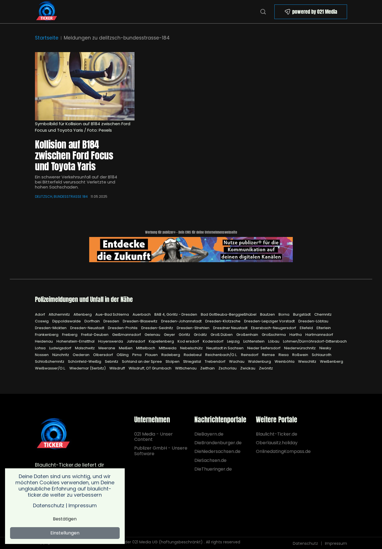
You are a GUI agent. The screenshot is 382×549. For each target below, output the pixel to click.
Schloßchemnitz (50, 361)
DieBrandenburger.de (217, 442)
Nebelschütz (192, 348)
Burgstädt (302, 314)
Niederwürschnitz (300, 348)
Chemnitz (323, 314)
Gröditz (201, 334)
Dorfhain (92, 321)
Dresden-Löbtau (313, 321)
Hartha (296, 334)
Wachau (237, 361)
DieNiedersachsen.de (217, 451)
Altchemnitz (60, 314)
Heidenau (44, 341)
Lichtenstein (254, 341)
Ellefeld (307, 328)
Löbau (274, 341)
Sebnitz (112, 361)
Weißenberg (331, 361)
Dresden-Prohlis (123, 328)
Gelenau (153, 334)
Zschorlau (227, 368)
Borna (284, 314)
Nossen (42, 354)
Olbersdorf (103, 354)
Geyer (170, 334)
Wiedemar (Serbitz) (88, 368)
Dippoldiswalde (67, 321)
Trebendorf (215, 361)
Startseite (46, 37)
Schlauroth (321, 354)
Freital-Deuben (95, 334)
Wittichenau (186, 368)
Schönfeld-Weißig (85, 361)
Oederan (81, 354)
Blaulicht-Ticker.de (276, 434)
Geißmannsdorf (127, 334)
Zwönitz (266, 368)
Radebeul (193, 354)
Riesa (284, 354)
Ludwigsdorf (60, 348)
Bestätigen (65, 519)
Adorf (40, 314)
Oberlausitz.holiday (277, 442)
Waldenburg (260, 361)
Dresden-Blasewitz (140, 321)
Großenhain (247, 334)
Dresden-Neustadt (87, 328)
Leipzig (233, 341)
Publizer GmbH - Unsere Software (160, 450)
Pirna (137, 354)
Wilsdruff (117, 368)
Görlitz (185, 334)
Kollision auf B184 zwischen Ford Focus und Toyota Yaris (74, 155)
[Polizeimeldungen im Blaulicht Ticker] (53, 434)
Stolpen (173, 361)
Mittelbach (146, 348)
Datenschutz (305, 543)
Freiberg (70, 334)
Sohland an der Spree (142, 361)
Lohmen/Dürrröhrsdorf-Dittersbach (315, 341)
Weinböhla (285, 361)
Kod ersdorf (189, 341)
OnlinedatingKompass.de (283, 451)
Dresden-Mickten (51, 328)
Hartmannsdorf (319, 334)
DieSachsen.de (210, 460)
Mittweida (168, 348)
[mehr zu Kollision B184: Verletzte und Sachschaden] (85, 86)
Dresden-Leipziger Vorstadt (270, 321)
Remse (269, 354)
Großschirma (274, 334)
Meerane (107, 348)
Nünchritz (61, 354)
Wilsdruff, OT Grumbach (150, 368)
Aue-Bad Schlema (112, 314)
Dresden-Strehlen (193, 328)
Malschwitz (85, 348)
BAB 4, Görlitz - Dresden (176, 314)
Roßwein (300, 354)
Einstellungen (64, 533)
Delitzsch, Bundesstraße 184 (61, 196)
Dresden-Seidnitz (157, 328)
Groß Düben (222, 334)
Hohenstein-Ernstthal (75, 341)
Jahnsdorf (136, 341)
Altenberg (83, 314)
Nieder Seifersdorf (264, 348)
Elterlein (324, 328)
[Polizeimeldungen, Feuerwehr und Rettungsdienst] (46, 11)
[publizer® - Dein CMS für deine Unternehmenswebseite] (191, 249)
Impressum (336, 543)
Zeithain (208, 368)
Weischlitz (307, 361)
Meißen (126, 348)
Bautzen (268, 314)
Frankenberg (47, 334)
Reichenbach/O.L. (221, 354)
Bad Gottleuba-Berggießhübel (229, 314)
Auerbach (142, 314)
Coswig (42, 321)
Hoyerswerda (111, 341)
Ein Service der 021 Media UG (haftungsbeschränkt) (153, 542)
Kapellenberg (162, 341)
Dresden (111, 321)
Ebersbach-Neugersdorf (274, 328)
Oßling (123, 354)
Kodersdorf (213, 341)
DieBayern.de (208, 434)
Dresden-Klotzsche (223, 321)
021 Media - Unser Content (153, 436)
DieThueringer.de (213, 469)
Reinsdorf (250, 354)
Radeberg (171, 354)
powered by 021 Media (314, 11)
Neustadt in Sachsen (225, 348)
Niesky (325, 348)
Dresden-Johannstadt (181, 321)
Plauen (152, 354)
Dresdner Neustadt (230, 328)
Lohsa (40, 348)
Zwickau (248, 368)
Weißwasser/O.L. (51, 368)
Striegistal (192, 361)
